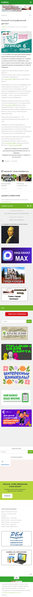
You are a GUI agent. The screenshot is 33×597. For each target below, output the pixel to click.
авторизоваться (6, 202)
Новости (4, 15)
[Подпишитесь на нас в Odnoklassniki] (31, 206)
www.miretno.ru (9, 79)
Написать (7, 496)
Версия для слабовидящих (17, 314)
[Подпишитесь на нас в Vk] (28, 206)
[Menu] (31, 2)
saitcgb (4, 27)
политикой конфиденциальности (11, 592)
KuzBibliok (5, 2)
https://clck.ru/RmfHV (14, 145)
